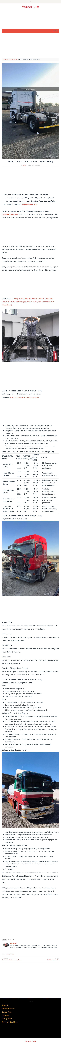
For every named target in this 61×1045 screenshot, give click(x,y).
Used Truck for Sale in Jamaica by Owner (24, 397)
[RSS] (30, 1)
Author (4, 939)
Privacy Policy (7, 1018)
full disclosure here (29, 204)
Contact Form (7, 1012)
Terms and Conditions (9, 1022)
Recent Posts (11, 939)
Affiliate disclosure (8, 1008)
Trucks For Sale (10, 954)
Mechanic (13, 943)
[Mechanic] (6, 945)
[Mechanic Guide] (30, 6)
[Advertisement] (30, 21)
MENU (56, 30)
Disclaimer (5, 1015)
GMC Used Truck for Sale (53, 959)
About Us (5, 1005)
